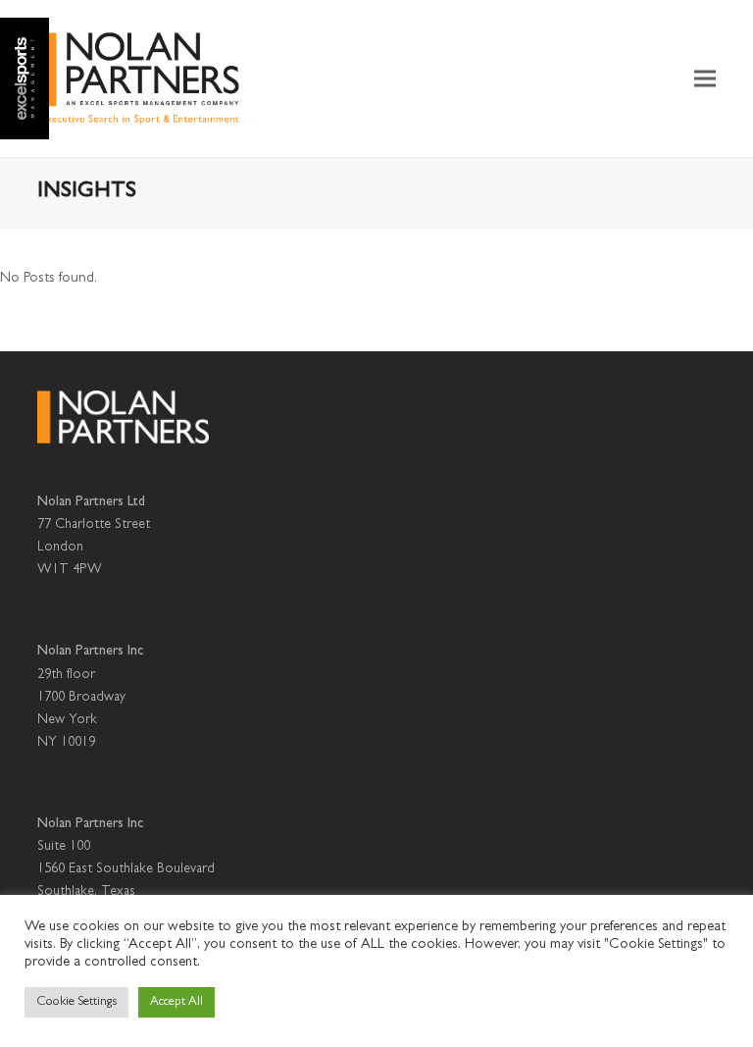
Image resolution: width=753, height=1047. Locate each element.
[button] (705, 79)
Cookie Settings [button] (76, 1002)
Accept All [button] (176, 1002)
